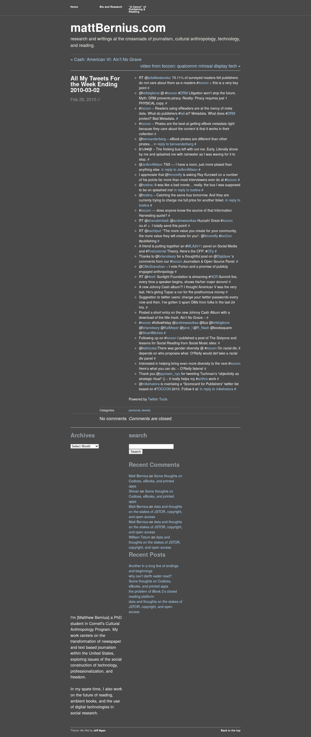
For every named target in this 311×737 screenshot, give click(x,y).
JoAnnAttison (152, 164)
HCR (214, 276)
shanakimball (158, 220)
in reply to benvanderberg (173, 143)
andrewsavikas (184, 220)
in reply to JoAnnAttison (179, 169)
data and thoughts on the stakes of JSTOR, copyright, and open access (155, 511)
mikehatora (151, 383)
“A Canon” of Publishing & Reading (137, 9)
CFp (210, 251)
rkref (151, 276)
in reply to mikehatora (216, 388)
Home (74, 7)
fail (182, 113)
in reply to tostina (187, 189)
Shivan (134, 491)
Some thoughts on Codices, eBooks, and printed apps (155, 480)
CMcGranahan (153, 266)
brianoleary (167, 256)
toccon (204, 82)
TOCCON (163, 388)
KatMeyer (171, 327)
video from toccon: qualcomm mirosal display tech (188, 65)
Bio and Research (111, 7)
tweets (146, 410)
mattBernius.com (118, 27)
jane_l (187, 327)
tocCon (226, 235)
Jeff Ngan (100, 730)
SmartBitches (152, 332)
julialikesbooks (159, 77)
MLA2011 (194, 245)
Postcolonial (157, 251)
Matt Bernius (138, 475)
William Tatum (139, 537)
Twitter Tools (157, 399)
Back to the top (231, 730)
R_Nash (203, 327)
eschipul (154, 230)
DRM (184, 92)
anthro (203, 378)
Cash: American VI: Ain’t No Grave (107, 59)
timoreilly (175, 174)
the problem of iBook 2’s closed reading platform (153, 594)
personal (134, 410)
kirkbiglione (151, 92)
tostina (147, 184)
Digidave (223, 256)
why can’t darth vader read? (150, 575)
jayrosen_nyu (170, 373)
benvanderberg (154, 138)
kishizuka (149, 348)
